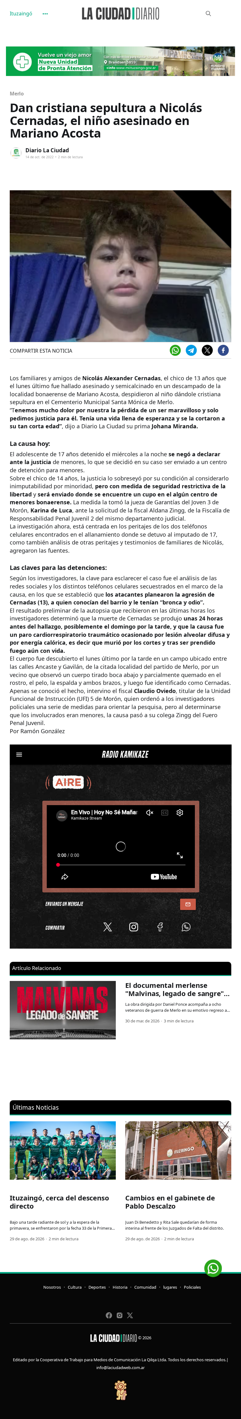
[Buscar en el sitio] (208, 13)
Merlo (17, 93)
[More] (45, 14)
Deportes (97, 1287)
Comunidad (145, 1287)
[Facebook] (223, 350)
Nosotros (52, 1287)
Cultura (75, 1287)
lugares (170, 1287)
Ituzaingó (21, 13)
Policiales (192, 1287)
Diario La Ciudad (47, 150)
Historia (120, 1287)
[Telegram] (191, 350)
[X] (207, 350)
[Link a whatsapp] (213, 1266)
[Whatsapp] (175, 350)
